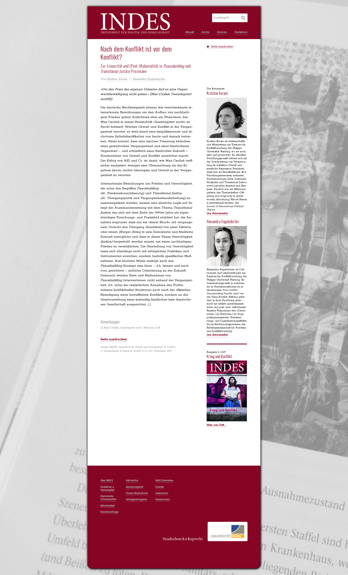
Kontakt (159, 487)
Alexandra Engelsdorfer (149, 79)
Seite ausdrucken (221, 46)
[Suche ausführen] (243, 17)
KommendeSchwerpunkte (108, 498)
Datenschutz (162, 499)
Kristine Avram (117, 79)
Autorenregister (134, 487)
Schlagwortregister (136, 499)
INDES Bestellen (164, 480)
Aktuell (189, 32)
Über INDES (106, 480)
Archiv (205, 32)
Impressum (161, 493)
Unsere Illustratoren (137, 493)
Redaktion (241, 32)
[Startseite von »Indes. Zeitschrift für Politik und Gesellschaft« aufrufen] (135, 33)
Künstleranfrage (109, 512)
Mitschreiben (107, 505)
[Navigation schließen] (53, 12)
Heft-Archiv (132, 480)
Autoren (222, 32)
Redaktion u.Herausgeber (107, 488)
